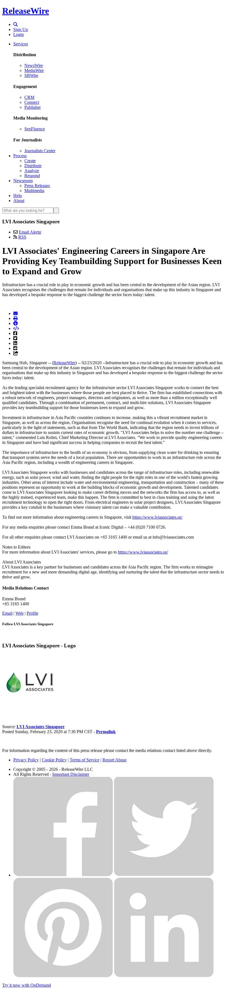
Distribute (33, 165)
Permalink (106, 731)
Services (20, 44)
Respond (32, 175)
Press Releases (37, 185)
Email (7, 613)
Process (20, 155)
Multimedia (34, 190)
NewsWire (33, 65)
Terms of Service (84, 760)
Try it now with (26, 985)
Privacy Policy (26, 760)
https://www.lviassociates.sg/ (157, 517)
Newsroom (23, 180)
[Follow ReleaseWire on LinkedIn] (164, 975)
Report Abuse (114, 760)
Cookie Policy (54, 760)
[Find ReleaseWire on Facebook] (63, 875)
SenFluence (34, 128)
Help (17, 195)
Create (30, 160)
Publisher (32, 107)
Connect (31, 102)
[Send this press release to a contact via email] (15, 313)
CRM (29, 97)
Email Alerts (29, 232)
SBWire (31, 75)
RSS (22, 237)
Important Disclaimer (70, 774)
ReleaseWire (25, 11)
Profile (32, 613)
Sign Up (20, 29)
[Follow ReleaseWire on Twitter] (164, 875)
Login (18, 34)
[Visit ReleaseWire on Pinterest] (63, 975)
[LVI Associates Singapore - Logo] (30, 707)
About (18, 200)
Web (20, 613)
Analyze (31, 170)
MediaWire (34, 70)
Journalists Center (39, 150)
